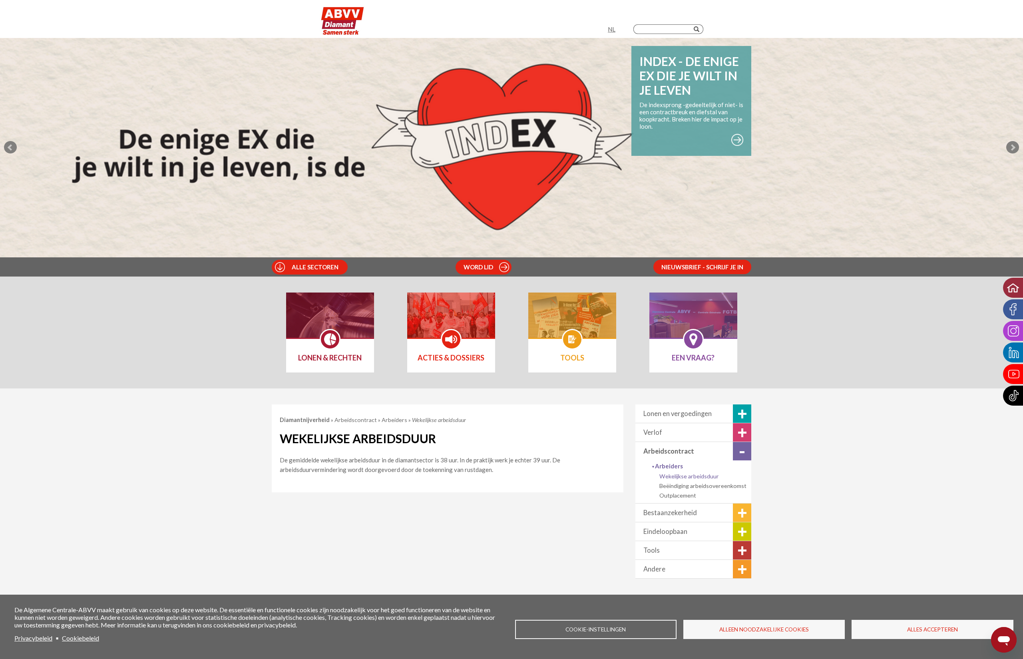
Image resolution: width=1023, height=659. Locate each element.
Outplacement (677, 495)
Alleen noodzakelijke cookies (764, 629)
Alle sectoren (315, 267)
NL (611, 29)
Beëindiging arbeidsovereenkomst (702, 485)
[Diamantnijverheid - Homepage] (343, 21)
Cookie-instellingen (595, 629)
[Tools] (572, 320)
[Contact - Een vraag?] (693, 320)
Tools (651, 550)
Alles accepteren (932, 629)
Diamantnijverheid (305, 419)
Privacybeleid (33, 638)
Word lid (478, 267)
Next (1012, 147)
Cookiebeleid (80, 638)
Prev (10, 147)
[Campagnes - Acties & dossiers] (451, 320)
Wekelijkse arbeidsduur (689, 476)
